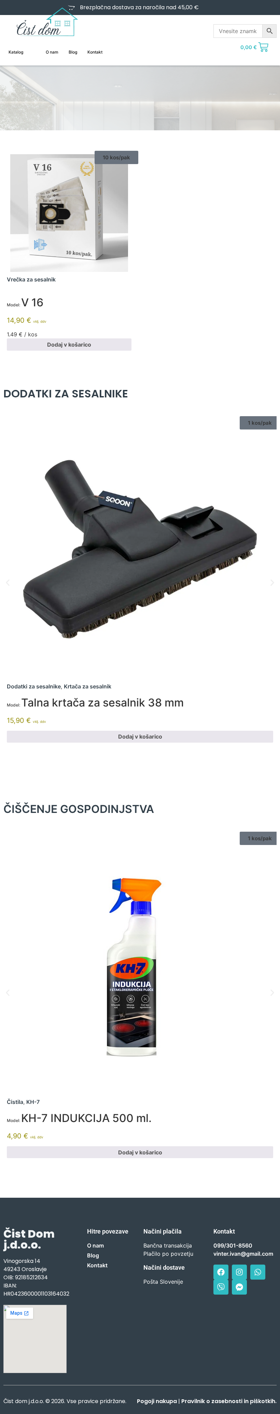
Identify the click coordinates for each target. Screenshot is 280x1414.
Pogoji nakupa (157, 1401)
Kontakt (94, 52)
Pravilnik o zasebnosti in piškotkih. (229, 1401)
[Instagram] (239, 1272)
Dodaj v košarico (69, 344)
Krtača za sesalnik (87, 686)
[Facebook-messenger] (239, 1287)
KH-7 (33, 1101)
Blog (73, 52)
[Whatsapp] (257, 1272)
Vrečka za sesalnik (31, 279)
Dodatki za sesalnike (34, 686)
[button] (116, 157)
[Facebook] (220, 1272)
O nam (52, 52)
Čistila (15, 1101)
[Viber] (220, 1287)
